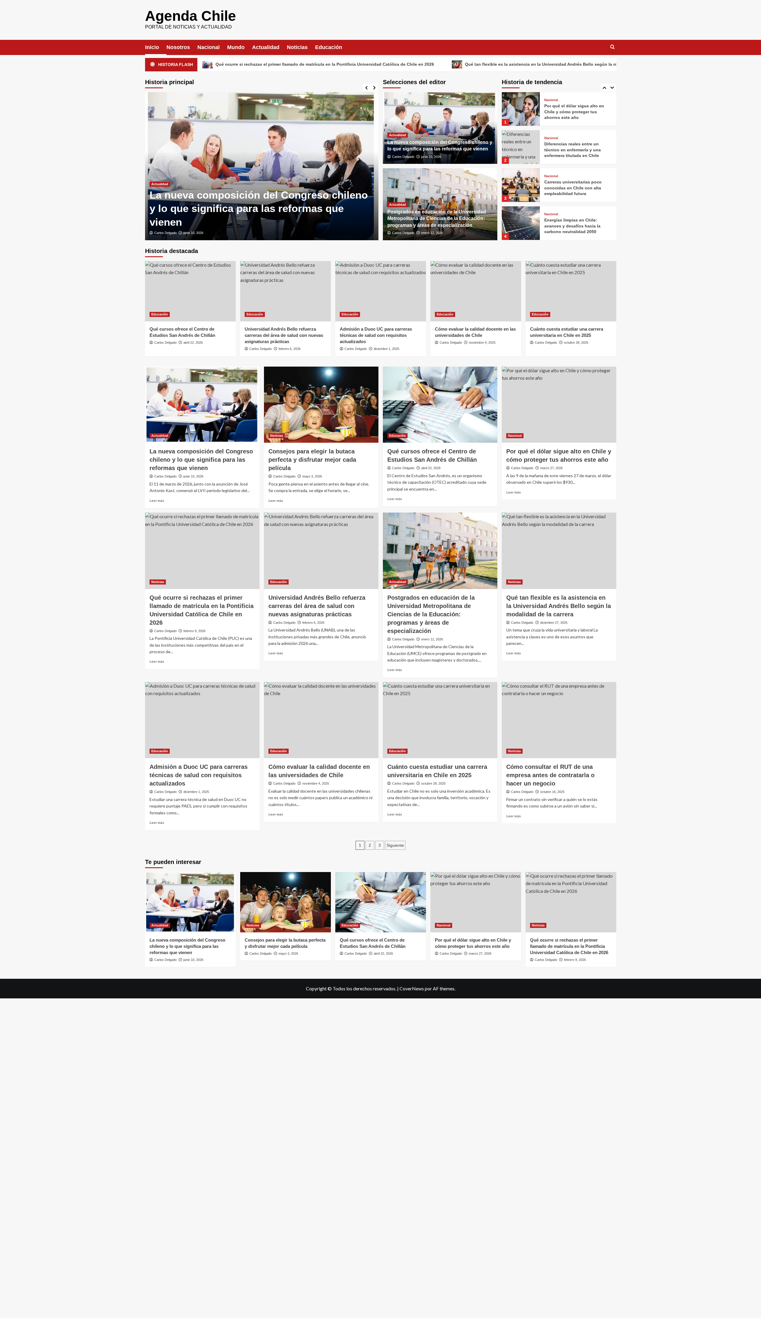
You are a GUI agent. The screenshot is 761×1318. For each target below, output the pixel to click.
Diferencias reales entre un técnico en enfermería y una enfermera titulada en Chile (572, 111)
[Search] (612, 47)
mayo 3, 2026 (312, 476)
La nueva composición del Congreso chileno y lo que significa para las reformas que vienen (259, 208)
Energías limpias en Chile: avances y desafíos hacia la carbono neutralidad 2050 (572, 188)
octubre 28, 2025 (576, 342)
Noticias (297, 47)
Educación (328, 47)
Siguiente (395, 845)
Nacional (208, 47)
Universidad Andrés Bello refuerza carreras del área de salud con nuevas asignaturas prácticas (284, 335)
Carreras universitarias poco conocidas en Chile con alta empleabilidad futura (573, 150)
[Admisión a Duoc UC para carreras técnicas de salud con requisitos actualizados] (380, 291)
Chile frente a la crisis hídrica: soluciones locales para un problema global (574, 226)
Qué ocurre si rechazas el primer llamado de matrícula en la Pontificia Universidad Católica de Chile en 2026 (241, 64)
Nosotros (178, 47)
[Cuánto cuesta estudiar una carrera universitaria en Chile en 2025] (571, 291)
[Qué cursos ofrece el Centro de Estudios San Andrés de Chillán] (190, 291)
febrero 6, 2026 (290, 349)
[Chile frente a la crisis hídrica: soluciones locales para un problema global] (521, 223)
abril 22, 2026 (193, 342)
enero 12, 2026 (432, 233)
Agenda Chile (190, 16)
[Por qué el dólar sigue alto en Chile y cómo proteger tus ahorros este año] (559, 405)
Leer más (157, 500)
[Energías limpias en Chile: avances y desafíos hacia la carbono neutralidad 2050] (521, 185)
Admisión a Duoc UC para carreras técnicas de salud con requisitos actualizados (376, 335)
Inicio (152, 47)
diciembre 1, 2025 (386, 349)
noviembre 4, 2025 (482, 342)
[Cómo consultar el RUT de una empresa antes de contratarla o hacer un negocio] (559, 720)
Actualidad (265, 47)
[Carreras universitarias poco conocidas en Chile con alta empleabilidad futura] (521, 147)
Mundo (236, 47)
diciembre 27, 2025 (553, 622)
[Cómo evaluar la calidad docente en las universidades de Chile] (475, 291)
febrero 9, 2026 (194, 631)
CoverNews (412, 988)
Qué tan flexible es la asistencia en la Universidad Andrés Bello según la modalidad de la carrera (479, 64)
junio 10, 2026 (193, 233)
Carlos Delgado (165, 233)
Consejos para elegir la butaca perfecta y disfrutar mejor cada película (312, 459)
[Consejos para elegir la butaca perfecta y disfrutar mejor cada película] (321, 405)
